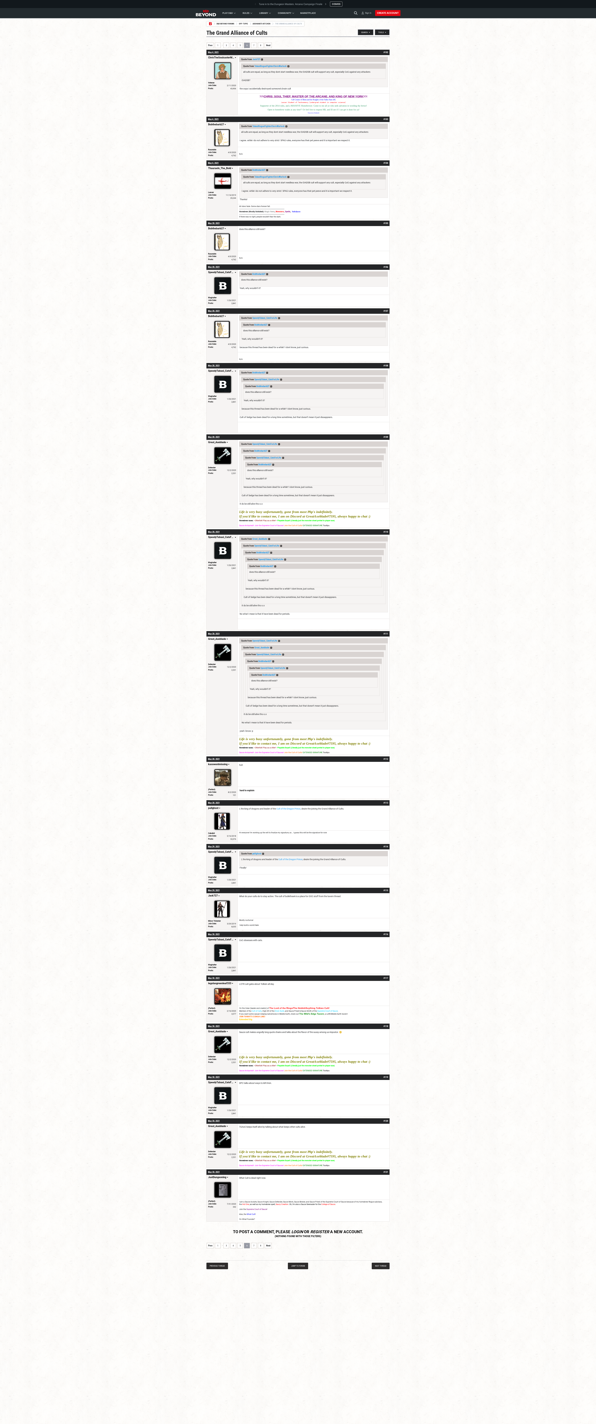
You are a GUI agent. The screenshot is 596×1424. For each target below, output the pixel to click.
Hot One (245, 1204)
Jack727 (256, 59)
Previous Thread (217, 1266)
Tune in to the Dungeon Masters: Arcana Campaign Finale (290, 4)
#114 (386, 846)
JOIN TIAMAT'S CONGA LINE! (252, 1017)
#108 (386, 365)
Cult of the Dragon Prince (288, 808)
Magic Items (269, 212)
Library (263, 13)
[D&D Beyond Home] (206, 13)
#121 (386, 1172)
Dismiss (336, 4)
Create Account (388, 12)
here (257, 925)
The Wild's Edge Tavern (311, 1014)
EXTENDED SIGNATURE (313, 525)
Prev (210, 45)
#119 (386, 1077)
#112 (386, 759)
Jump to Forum (298, 1266)
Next (268, 45)
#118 (386, 1026)
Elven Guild (279, 1011)
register (319, 1231)
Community (284, 13)
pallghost (256, 853)
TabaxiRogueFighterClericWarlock (270, 66)
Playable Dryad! (283, 520)
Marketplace (308, 13)
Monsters (280, 212)
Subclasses (296, 212)
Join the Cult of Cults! (293, 525)
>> (262, 59)
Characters (310, 113)
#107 (386, 311)
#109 (386, 437)
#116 (386, 934)
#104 (386, 163)
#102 (386, 52)
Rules (246, 13)
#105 (386, 223)
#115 (386, 890)
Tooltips (326, 525)
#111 (386, 634)
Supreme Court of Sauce (327, 1011)
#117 (386, 978)
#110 (386, 532)
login (297, 1231)
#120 (386, 1121)
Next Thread (380, 1266)
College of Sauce (328, 1204)
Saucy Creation (282, 1204)
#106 (386, 267)
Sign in (368, 13)
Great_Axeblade (259, 539)
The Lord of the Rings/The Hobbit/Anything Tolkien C (297, 1008)
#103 (386, 119)
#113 (386, 803)
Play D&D (227, 13)
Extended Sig (245, 1019)
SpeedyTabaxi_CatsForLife (264, 318)
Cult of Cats (257, 1011)
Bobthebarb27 (258, 170)
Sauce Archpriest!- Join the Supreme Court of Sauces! (261, 525)
